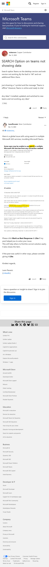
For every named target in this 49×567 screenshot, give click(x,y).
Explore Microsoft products (10, 358)
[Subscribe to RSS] (32, 324)
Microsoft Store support (10, 380)
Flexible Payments (8, 399)
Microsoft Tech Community (10, 500)
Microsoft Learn (7, 493)
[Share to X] (20, 324)
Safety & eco (26, 561)
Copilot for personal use (10, 351)
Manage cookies (35, 558)
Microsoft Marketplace (9, 504)
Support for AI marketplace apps (12, 497)
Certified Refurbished (9, 392)
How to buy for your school (10, 425)
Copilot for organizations (10, 347)
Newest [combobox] (42, 117)
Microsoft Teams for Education (11, 418)
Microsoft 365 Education (10, 422)
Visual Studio (6, 512)
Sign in (12, 298)
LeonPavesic (13, 124)
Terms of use (6, 561)
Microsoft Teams (9, 10)
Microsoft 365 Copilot (9, 471)
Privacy (26, 558)
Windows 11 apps (8, 362)
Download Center (8, 377)
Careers (5, 523)
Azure (4, 485)
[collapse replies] (24, 122)
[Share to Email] (36, 324)
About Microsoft (7, 527)
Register (36, 3)
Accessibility (6, 545)
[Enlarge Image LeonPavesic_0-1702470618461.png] (24, 189)
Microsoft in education (9, 410)
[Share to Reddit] (24, 324)
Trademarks (16, 561)
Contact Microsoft (15, 558)
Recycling (35, 561)
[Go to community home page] (8, 3)
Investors (5, 538)
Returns (5, 384)
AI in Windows (7, 354)
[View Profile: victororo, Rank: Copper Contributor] (5, 54)
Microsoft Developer (9, 489)
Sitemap (5, 558)
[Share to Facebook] (16, 324)
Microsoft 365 (7, 459)
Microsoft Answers (14, 28)
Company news (7, 530)
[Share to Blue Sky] (28, 324)
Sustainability (7, 549)
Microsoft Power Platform (10, 463)
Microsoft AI (6, 448)
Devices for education (9, 414)
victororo (12, 52)
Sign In (43, 3)
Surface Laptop (7, 339)
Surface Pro (6, 335)
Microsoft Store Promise (10, 396)
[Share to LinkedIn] (13, 324)
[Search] (29, 3)
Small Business (7, 474)
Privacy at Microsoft (8, 534)
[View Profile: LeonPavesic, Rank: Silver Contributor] (4, 125)
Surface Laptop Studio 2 (10, 343)
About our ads (7, 563)
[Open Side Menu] (3, 3)
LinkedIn (6, 273)
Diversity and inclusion (9, 542)
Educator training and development (13, 429)
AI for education (7, 437)
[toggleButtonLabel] (45, 10)
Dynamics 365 (7, 455)
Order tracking (7, 388)
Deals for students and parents (12, 433)
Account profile (7, 373)
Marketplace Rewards (9, 508)
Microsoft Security (8, 452)
